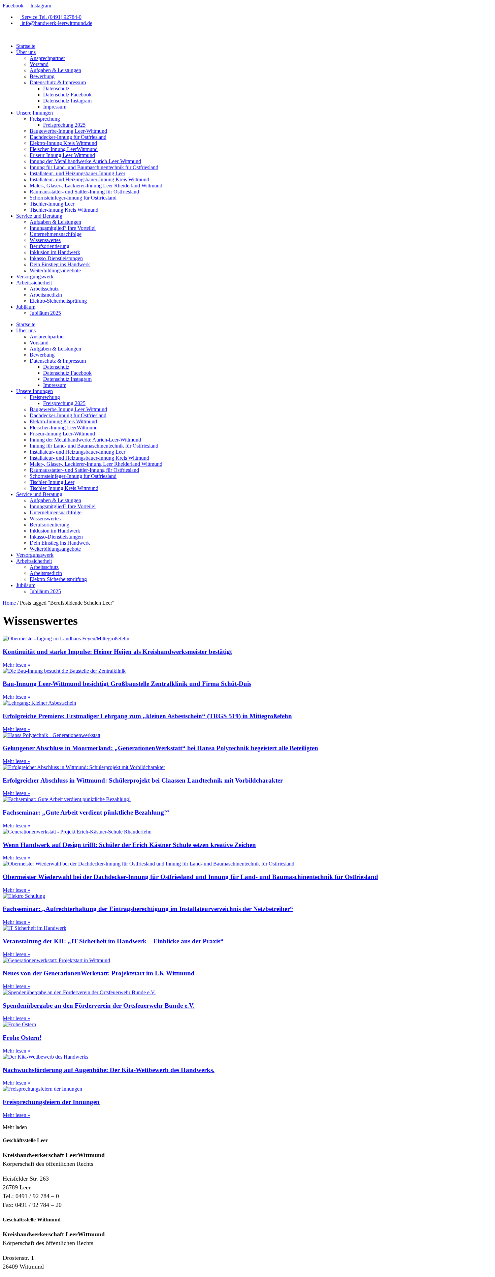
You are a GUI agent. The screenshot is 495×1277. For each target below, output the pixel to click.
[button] (15, 1127)
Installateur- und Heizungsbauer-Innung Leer (77, 173)
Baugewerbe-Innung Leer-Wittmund (68, 131)
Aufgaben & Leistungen (55, 70)
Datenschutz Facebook (67, 94)
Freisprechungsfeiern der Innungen (51, 1101)
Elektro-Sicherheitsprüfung (58, 301)
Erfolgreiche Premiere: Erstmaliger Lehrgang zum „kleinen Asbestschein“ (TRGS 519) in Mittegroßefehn (147, 716)
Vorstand (39, 64)
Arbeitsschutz (44, 289)
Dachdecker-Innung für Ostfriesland (68, 137)
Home (9, 603)
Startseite (25, 46)
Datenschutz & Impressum (58, 82)
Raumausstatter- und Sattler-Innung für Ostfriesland (84, 191)
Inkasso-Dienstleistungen (56, 258)
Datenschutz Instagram (67, 100)
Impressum (54, 107)
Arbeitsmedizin (46, 295)
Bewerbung (42, 76)
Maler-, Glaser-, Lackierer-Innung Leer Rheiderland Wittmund (96, 185)
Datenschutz (56, 88)
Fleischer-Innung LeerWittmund (64, 149)
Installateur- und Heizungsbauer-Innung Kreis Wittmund (89, 179)
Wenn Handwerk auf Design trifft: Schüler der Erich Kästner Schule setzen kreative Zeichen (129, 844)
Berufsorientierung (49, 246)
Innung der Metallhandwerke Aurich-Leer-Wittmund (85, 161)
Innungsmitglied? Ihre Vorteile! (63, 228)
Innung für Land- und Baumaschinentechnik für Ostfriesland (94, 167)
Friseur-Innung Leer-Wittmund (62, 155)
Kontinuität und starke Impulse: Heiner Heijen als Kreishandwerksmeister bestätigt (117, 651)
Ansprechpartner (47, 58)
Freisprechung (45, 119)
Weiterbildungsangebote (55, 270)
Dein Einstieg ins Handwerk (60, 264)
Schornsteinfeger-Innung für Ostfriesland (73, 198)
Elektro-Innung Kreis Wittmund (63, 143)
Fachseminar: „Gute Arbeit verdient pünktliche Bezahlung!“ (86, 812)
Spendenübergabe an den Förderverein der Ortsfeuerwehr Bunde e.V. (99, 1005)
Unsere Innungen (34, 113)
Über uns (26, 52)
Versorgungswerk (35, 276)
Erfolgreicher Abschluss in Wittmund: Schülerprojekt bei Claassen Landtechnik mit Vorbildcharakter (143, 780)
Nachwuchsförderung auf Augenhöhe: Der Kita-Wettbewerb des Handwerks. (108, 1069)
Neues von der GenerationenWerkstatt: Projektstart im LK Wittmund (99, 973)
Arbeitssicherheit (34, 282)
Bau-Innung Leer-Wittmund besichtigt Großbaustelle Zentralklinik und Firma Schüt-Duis (127, 683)
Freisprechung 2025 (64, 125)
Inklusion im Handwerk (55, 252)
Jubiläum (25, 307)
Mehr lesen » (16, 665)
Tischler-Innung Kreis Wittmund (64, 210)
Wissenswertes (45, 240)
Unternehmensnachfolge (55, 234)
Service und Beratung (39, 216)
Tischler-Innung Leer (52, 204)
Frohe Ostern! (22, 1037)
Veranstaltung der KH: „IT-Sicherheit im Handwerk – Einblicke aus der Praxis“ (113, 941)
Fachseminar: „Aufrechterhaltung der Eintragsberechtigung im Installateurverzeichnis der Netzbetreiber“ (148, 908)
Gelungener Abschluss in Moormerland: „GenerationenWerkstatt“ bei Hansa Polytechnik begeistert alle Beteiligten (160, 748)
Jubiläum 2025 (45, 313)
